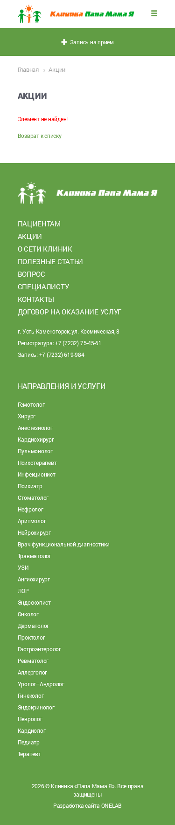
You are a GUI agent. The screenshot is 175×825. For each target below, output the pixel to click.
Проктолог (31, 637)
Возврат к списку (40, 135)
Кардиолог (32, 730)
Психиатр (30, 486)
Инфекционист (37, 474)
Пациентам (39, 223)
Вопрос (31, 274)
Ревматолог (33, 660)
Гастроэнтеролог (39, 649)
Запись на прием (90, 42)
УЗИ (23, 567)
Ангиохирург (34, 579)
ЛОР (23, 590)
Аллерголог (33, 672)
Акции (30, 236)
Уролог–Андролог (41, 684)
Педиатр (29, 742)
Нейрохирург (34, 532)
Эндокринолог (36, 707)
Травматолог (34, 555)
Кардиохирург (36, 439)
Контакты (36, 299)
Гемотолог (31, 404)
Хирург (27, 416)
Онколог (28, 614)
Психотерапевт (37, 462)
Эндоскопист (34, 602)
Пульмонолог (35, 451)
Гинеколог (31, 695)
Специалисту (43, 286)
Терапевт (29, 753)
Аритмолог (32, 521)
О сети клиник (45, 248)
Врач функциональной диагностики (64, 544)
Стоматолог (33, 497)
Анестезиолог (35, 427)
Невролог (30, 719)
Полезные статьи (51, 261)
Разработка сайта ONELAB (87, 805)
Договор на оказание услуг (70, 311)
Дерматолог (33, 625)
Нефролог (30, 509)
